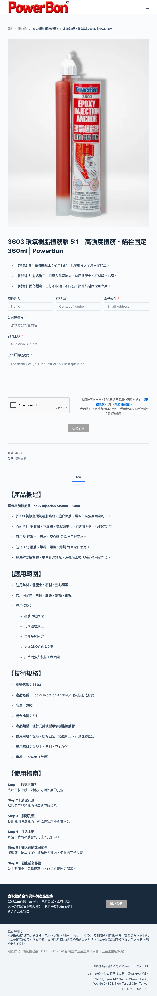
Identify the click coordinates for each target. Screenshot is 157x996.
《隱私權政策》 (121, 404)
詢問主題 (14, 336)
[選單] (147, 7)
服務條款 (14, 951)
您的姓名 (14, 299)
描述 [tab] (78, 477)
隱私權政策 (30, 951)
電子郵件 (110, 299)
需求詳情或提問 (18, 355)
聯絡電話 (62, 299)
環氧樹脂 (20, 458)
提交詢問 (78, 428)
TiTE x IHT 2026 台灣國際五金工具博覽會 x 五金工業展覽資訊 (83, 951)
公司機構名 (15, 317)
